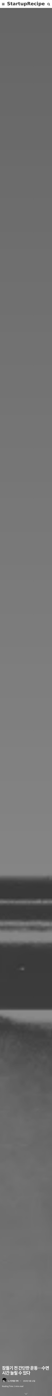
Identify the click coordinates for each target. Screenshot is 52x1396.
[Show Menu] (3, 4)
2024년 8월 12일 (29, 1381)
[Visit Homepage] (26, 4)
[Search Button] (48, 4)
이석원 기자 (14, 1381)
